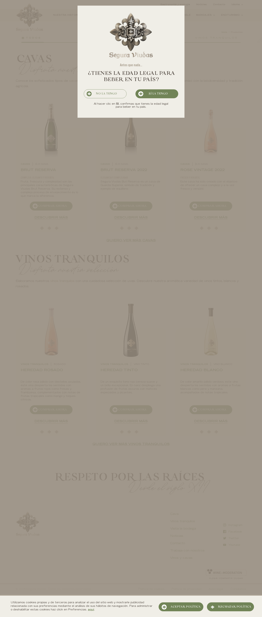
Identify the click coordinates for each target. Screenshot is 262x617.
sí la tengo (158, 93)
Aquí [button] (91, 610)
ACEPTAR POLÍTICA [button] (185, 606)
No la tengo (106, 93)
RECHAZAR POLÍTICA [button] (234, 606)
